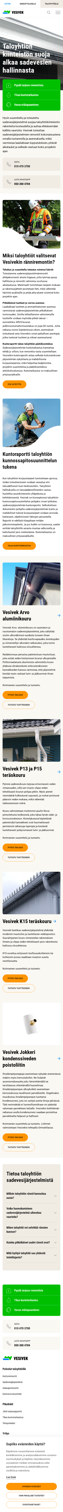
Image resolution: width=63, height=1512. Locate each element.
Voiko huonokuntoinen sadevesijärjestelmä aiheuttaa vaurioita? (23, 1212)
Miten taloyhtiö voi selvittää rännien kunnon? (27, 1229)
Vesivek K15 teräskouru (27, 921)
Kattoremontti (10, 1376)
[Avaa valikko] (58, 12)
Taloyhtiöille (51, 4)
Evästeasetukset (31, 1505)
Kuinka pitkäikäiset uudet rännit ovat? (28, 1242)
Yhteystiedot (9, 1423)
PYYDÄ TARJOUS (15, 695)
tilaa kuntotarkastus (19, 546)
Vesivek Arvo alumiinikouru (17, 615)
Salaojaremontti (11, 1388)
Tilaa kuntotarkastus (13, 1417)
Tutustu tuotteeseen (19, 705)
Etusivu (6, 39)
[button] (48, 12)
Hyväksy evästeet (31, 1486)
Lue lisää (11, 1477)
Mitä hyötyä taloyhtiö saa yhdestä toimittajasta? (25, 1255)
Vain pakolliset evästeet (31, 1496)
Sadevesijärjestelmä (12, 1382)
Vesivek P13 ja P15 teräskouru (22, 772)
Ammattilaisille (28, 4)
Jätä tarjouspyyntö (12, 1411)
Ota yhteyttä (14, 384)
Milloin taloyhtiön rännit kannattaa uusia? (26, 1195)
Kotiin (8, 4)
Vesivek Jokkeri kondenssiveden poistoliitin (19, 1058)
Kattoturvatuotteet (12, 1394)
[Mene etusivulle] (13, 12)
